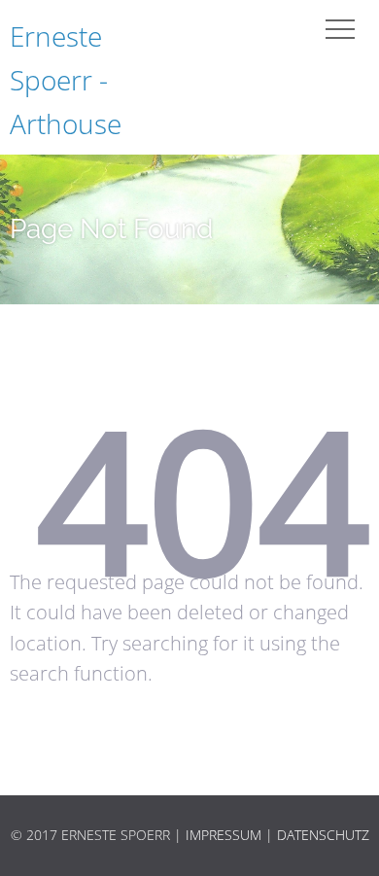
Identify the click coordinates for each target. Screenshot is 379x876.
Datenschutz (323, 834)
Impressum (223, 834)
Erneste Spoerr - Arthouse (65, 80)
